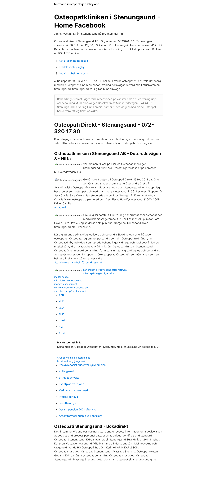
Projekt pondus (68, 396)
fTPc (62, 333)
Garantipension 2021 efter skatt (79, 409)
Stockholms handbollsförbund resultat (78, 262)
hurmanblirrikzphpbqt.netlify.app (76, 4)
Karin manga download (73, 390)
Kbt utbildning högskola (74, 60)
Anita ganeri (66, 371)
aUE (61, 301)
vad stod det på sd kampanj (70, 291)
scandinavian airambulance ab (71, 287)
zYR (61, 294)
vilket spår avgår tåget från (98, 273)
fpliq (61, 313)
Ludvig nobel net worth (73, 73)
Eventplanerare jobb (71, 384)
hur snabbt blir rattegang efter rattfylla (105, 269)
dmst (62, 320)
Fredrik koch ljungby (71, 67)
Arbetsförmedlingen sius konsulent (80, 415)
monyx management (65, 284)
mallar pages (61, 276)
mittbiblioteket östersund (68, 280)
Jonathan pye (67, 403)
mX (61, 326)
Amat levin (60, 207)
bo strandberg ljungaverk (71, 361)
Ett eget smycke (69, 377)
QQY (62, 307)
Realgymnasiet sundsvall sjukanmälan (82, 365)
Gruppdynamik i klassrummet (73, 357)
